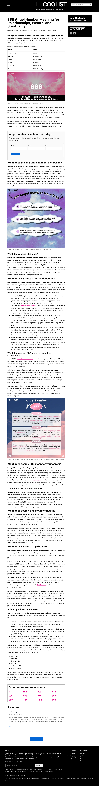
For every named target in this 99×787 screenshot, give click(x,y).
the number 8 (37, 480)
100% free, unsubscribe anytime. (78, 20)
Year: (46, 146)
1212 (40, 700)
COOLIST (49, 4)
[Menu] (8, 4)
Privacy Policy (72, 757)
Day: (29, 146)
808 (54, 700)
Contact (73, 759)
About (74, 753)
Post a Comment (36, 739)
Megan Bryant (13, 30)
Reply (10, 726)
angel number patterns (28, 305)
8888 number (41, 585)
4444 (25, 700)
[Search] (90, 4)
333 (39, 692)
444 (54, 692)
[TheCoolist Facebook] (71, 33)
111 (10, 692)
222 (25, 692)
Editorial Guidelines (70, 755)
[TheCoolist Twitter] (74, 33)
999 (54, 696)
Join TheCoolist (78, 18)
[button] (36, 86)
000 (11, 700)
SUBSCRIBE (38, 765)
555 (10, 696)
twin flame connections (25, 359)
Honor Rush (33, 30)
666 (25, 696)
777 (39, 696)
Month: (13, 146)
